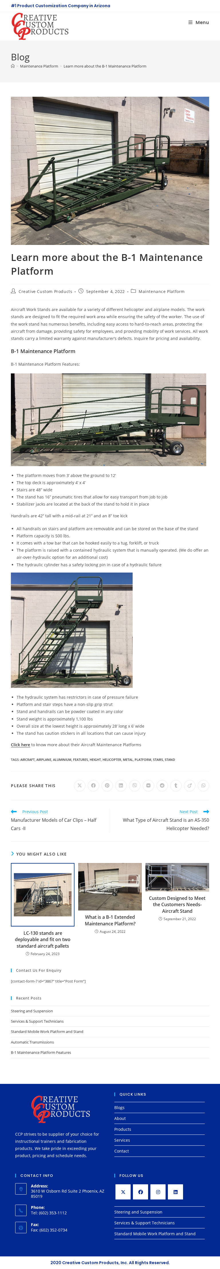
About (120, 1118)
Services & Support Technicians (37, 1021)
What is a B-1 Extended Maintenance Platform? (110, 920)
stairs (158, 759)
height (95, 759)
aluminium (62, 759)
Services (122, 1140)
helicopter (112, 759)
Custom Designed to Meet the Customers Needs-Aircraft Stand (177, 904)
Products (122, 1129)
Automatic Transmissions (32, 1042)
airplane (43, 759)
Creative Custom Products (45, 291)
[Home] (13, 66)
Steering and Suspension (32, 1010)
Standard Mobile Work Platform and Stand (47, 1031)
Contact (121, 1151)
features (80, 759)
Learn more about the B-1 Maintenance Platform (105, 66)
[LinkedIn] (175, 1192)
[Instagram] (158, 1192)
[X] (123, 1192)
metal (128, 759)
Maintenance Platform (162, 291)
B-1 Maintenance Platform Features (41, 1052)
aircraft (27, 759)
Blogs (119, 1107)
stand (170, 759)
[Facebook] (140, 1192)
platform (143, 759)
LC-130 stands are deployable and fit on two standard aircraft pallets (42, 939)
